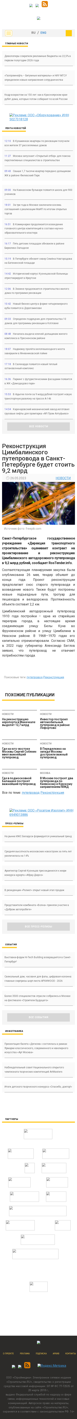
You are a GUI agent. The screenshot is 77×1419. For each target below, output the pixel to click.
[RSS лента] (45, 6)
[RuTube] (37, 6)
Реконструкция (53, 677)
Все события (38, 1017)
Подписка (41, 1353)
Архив (56, 1353)
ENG (43, 33)
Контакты (70, 1353)
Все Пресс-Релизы (38, 926)
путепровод (35, 677)
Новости (63, 478)
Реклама (25, 1353)
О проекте (8, 1353)
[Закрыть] (69, 33)
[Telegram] (31, 6)
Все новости (38, 426)
